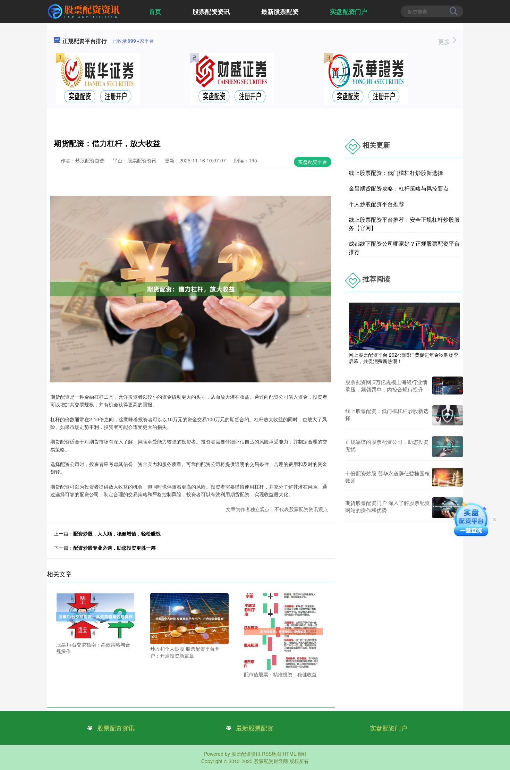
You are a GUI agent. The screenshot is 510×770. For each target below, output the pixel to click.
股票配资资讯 (211, 11)
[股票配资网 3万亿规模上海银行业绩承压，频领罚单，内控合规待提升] (447, 385)
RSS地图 (271, 753)
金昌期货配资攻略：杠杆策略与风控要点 (399, 188)
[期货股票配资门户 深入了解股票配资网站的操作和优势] (447, 507)
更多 (445, 41)
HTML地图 (294, 753)
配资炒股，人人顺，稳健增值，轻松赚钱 (117, 533)
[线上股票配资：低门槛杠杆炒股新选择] (447, 415)
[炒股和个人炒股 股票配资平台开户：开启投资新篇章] (189, 618)
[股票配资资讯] (84, 10)
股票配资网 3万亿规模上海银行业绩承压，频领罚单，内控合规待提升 (386, 385)
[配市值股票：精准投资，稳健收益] (283, 630)
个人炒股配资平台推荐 (376, 204)
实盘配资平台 (312, 161)
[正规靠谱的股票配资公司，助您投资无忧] (447, 446)
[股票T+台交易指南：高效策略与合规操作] (95, 615)
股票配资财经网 (271, 761)
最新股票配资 (280, 11)
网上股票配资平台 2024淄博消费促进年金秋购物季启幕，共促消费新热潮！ (403, 357)
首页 (155, 11)
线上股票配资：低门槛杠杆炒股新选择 (396, 173)
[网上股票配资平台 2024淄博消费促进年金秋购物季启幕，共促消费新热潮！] (404, 325)
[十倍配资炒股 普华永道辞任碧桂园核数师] (447, 477)
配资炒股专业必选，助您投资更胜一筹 (114, 547)
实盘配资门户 (348, 11)
